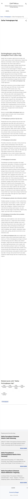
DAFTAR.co (14, 3)
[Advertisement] (14, 37)
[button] (26, 21)
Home (1, 16)
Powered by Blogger (14, 492)
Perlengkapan (7, 16)
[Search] (26, 4)
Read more (23, 448)
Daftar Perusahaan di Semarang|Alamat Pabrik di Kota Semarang (11, 454)
